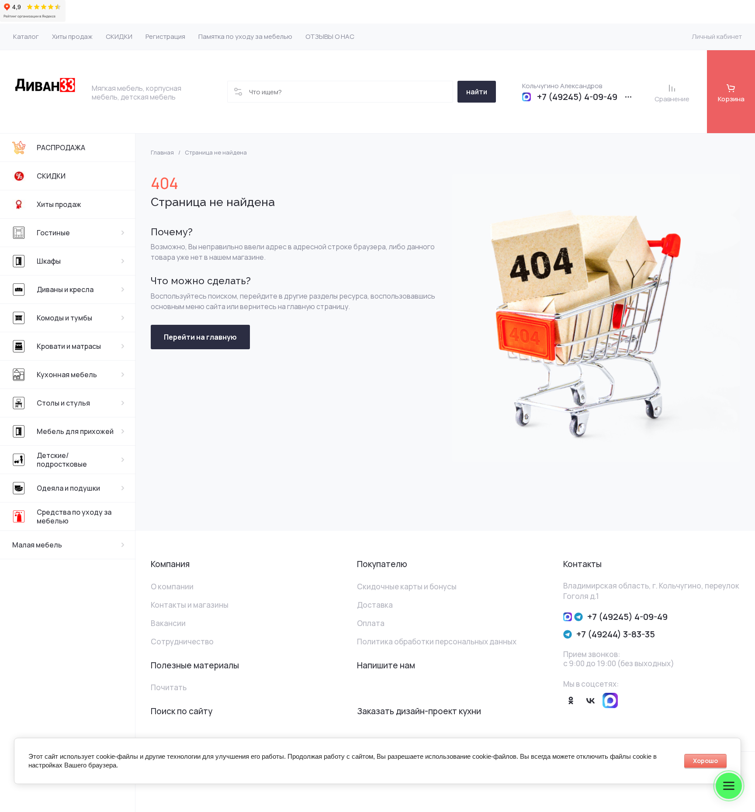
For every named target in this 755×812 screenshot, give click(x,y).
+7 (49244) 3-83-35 (615, 634)
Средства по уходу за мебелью (74, 516)
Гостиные (53, 232)
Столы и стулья (63, 403)
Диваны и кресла (65, 289)
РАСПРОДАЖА (61, 147)
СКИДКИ (51, 176)
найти (476, 91)
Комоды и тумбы (64, 318)
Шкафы (49, 261)
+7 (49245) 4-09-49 (577, 97)
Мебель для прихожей (75, 431)
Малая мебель (37, 545)
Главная (162, 152)
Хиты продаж (59, 204)
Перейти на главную (200, 337)
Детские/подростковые (62, 460)
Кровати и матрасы (69, 346)
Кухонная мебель (67, 374)
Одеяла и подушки (68, 488)
